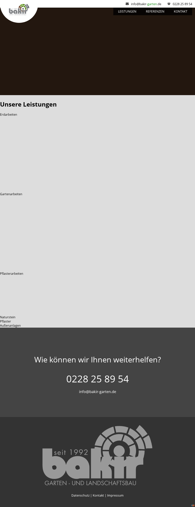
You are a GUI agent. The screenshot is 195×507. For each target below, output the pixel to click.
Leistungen (127, 11)
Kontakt (180, 11)
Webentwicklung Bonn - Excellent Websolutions (192, 505)
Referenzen (155, 11)
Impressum (115, 495)
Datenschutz (80, 495)
